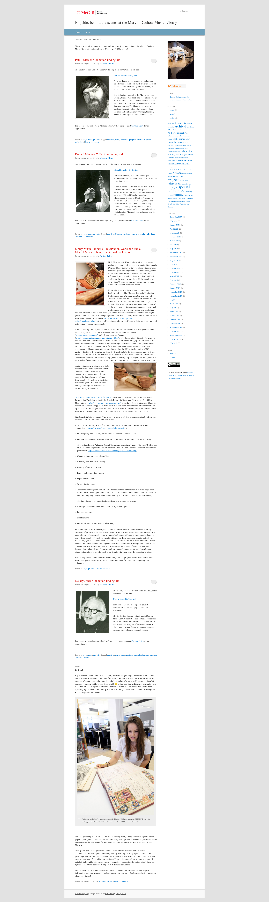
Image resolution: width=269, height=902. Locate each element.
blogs (85, 139)
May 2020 (174, 248)
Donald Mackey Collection (126, 169)
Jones (117, 654)
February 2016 (175, 284)
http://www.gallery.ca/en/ (87, 335)
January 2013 (175, 319)
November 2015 (176, 292)
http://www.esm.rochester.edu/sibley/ (105, 402)
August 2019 (175, 260)
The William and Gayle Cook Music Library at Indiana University (180, 198)
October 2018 (175, 268)
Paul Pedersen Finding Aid (125, 75)
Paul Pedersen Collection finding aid (97, 60)
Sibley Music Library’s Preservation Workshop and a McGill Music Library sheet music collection (108, 250)
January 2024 (175, 225)
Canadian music (176, 142)
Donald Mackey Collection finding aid (99, 154)
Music (184, 164)
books (175, 138)
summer (78, 236)
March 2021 (174, 233)
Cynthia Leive (137, 125)
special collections (147, 234)
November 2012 (176, 327)
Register (173, 353)
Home (78, 32)
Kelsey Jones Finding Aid (124, 599)
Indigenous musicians (174, 151)
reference (141, 139)
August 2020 (175, 240)
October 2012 (175, 331)
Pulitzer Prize (184, 180)
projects (96, 139)
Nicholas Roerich (186, 174)
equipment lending (185, 145)
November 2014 (176, 296)
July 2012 (173, 343)
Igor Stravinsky (172, 148)
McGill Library (110, 893)
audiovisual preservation (175, 136)
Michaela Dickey (107, 63)
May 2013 (174, 307)
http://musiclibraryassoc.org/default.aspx (93, 397)
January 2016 (175, 288)
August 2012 (175, 339)
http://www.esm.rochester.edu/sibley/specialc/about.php (112, 450)
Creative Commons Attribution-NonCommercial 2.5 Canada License (181, 375)
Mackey (118, 234)
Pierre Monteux (181, 177)
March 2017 (174, 276)
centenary (170, 145)
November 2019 (176, 252)
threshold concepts (179, 201)
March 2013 (174, 315)
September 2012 (176, 335)
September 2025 (176, 217)
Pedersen (124, 139)
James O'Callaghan (181, 155)
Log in (172, 357)
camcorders (185, 138)
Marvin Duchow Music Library (180, 162)
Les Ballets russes (173, 158)
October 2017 (175, 272)
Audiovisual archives (178, 132)
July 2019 (173, 264)
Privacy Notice (121, 893)
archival (110, 139)
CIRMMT (177, 145)
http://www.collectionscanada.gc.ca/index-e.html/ (97, 337)
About (87, 32)
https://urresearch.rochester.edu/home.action (107, 428)
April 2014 (174, 303)
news (90, 139)
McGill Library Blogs (82, 893)
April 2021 (174, 229)
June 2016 (174, 280)
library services (183, 158)
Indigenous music (182, 148)
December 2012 (176, 323)
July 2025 (173, 221)
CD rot (186, 142)
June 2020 (174, 244)
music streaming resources (181, 167)
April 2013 (174, 311)
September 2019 (176, 256)
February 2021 (175, 236)
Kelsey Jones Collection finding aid (97, 581)
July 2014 (173, 300)
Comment (88, 236)
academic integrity (177, 123)
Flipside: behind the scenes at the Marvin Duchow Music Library (126, 22)
